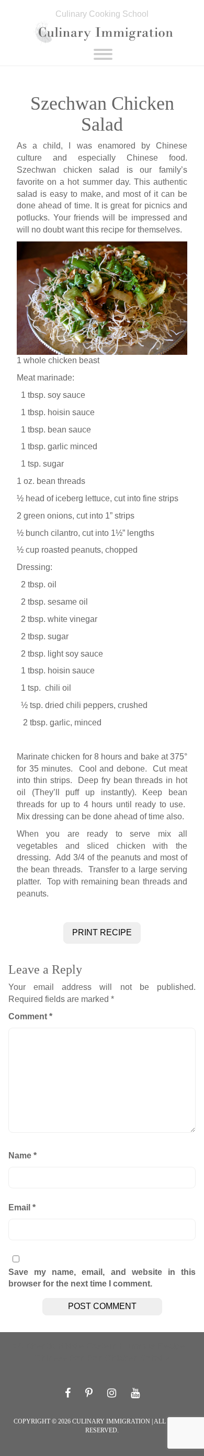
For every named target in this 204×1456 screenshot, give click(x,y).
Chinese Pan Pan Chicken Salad (99, 1358)
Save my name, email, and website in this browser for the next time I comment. (102, 1278)
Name (22, 1155)
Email (22, 1207)
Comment (30, 1016)
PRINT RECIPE (102, 932)
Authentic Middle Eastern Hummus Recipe (101, 1346)
